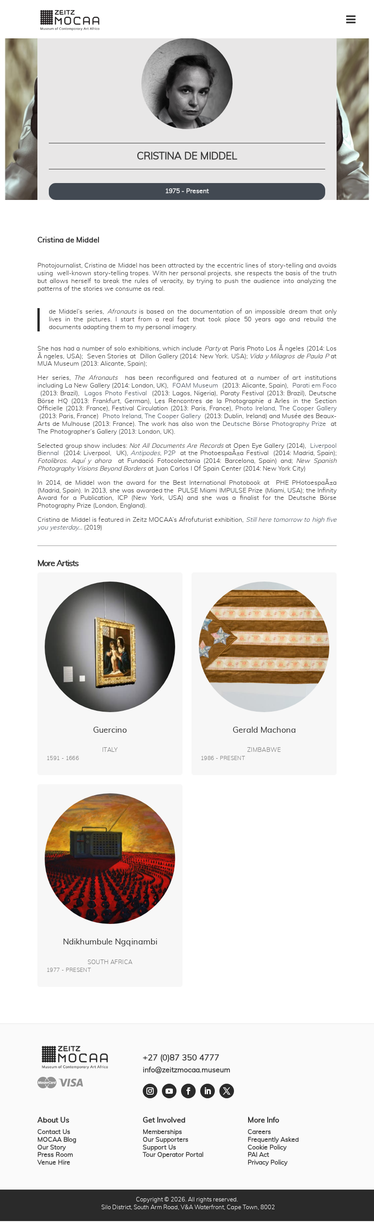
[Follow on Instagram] (150, 1091)
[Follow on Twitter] (226, 1091)
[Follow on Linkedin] (207, 1091)
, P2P (153, 453)
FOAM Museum (195, 386)
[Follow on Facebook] (188, 1091)
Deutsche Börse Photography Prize (274, 424)
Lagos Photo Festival (115, 393)
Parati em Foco (314, 386)
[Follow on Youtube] (169, 1091)
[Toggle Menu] (355, 16)
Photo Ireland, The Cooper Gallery (286, 408)
